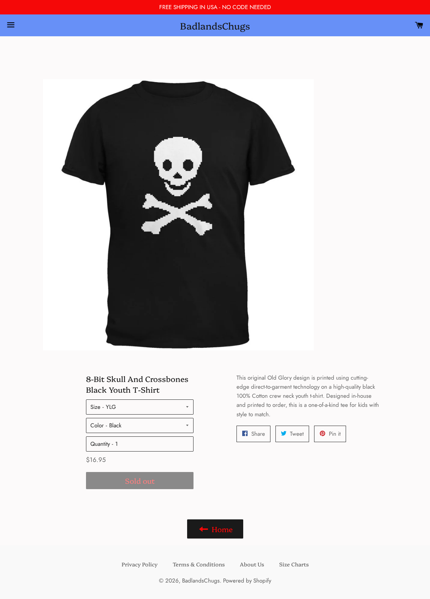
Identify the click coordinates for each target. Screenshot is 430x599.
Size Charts (294, 564)
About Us (252, 564)
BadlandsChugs (215, 25)
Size (95, 407)
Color (97, 425)
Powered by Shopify (247, 580)
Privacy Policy (140, 564)
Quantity (100, 444)
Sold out (140, 480)
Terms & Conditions (199, 564)
